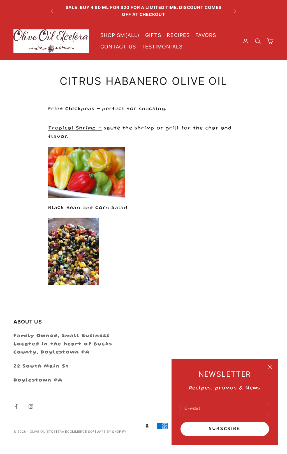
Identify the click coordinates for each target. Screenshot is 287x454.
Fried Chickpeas (71, 109)
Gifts (153, 35)
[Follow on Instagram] (31, 406)
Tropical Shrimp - (75, 128)
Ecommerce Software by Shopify (95, 432)
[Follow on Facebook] (16, 406)
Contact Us (118, 47)
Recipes (178, 35)
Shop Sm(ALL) (120, 35)
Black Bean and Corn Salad (88, 208)
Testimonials (162, 47)
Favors (205, 35)
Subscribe (225, 429)
